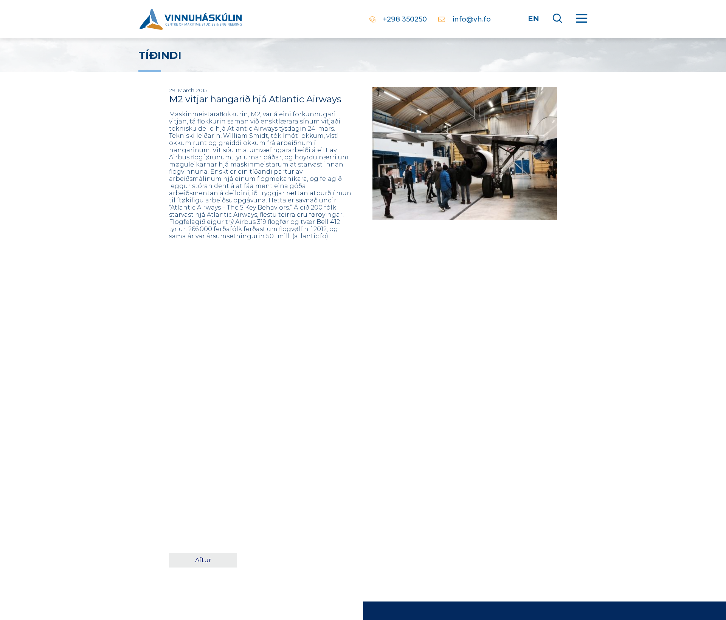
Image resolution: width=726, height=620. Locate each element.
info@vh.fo (472, 19)
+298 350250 (405, 19)
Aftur (203, 560)
